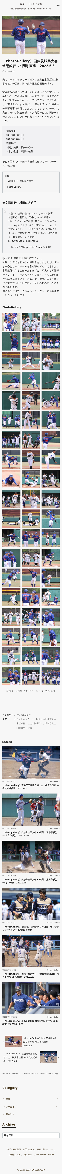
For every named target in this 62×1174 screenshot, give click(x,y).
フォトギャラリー (25, 719)
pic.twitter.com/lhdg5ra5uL (23, 240)
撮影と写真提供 (14, 1149)
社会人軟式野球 (35, 723)
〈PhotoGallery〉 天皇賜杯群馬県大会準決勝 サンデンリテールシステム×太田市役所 (30, 928)
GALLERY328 (38, 1169)
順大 (30, 727)
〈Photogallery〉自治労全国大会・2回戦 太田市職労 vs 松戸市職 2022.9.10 (29, 881)
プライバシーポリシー (44, 1154)
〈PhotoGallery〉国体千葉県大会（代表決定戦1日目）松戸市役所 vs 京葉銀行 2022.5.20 (31, 975)
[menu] (57, 3)
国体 (38, 719)
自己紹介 (28, 1154)
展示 (8, 1099)
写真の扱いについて (46, 1149)
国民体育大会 (49, 719)
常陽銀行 (21, 723)
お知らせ (10, 1113)
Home (5, 1073)
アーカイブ (16, 1073)
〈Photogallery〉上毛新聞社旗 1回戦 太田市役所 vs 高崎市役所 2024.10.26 (30, 1022)
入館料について (15, 1154)
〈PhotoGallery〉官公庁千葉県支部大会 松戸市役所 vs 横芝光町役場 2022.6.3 (30, 787)
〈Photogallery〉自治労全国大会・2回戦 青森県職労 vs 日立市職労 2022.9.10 (29, 834)
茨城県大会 (50, 723)
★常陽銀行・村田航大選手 (20, 180)
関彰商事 (21, 727)
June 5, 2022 (45, 246)
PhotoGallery (14, 186)
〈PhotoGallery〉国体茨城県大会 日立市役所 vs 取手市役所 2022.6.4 (41, 1042)
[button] (11, 322)
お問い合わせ (29, 1149)
